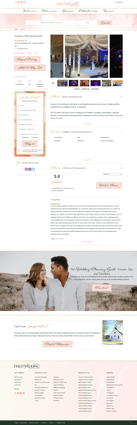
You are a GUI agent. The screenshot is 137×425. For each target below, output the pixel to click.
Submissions (17, 382)
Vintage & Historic (58, 398)
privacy (21, 150)
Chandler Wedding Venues (85, 377)
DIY (36, 385)
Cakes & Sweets (110, 377)
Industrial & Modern (40, 398)
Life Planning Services (112, 395)
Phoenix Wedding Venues (85, 395)
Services (86, 89)
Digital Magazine (57, 344)
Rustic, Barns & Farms (59, 393)
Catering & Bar (110, 379)
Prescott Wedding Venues (85, 398)
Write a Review (108, 185)
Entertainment (110, 382)
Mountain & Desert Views (60, 382)
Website (29, 53)
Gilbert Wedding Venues (84, 382)
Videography (109, 406)
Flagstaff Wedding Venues (85, 379)
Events (51, 422)
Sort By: (106, 174)
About (77, 89)
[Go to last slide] (53, 56)
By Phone (35, 137)
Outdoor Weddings (58, 385)
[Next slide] (120, 56)
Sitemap (43, 422)
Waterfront (56, 400)
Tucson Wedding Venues (85, 411)
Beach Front (38, 379)
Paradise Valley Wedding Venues (87, 390)
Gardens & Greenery (40, 390)
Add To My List (30, 68)
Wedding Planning (111, 411)
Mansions (56, 377)
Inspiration (67, 11)
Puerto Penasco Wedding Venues (87, 400)
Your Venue (29, 11)
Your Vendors (49, 11)
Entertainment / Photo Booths (114, 385)
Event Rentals (110, 387)
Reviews (95, 89)
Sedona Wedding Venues (85, 406)
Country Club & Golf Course (42, 382)
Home (16, 29)
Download (101, 288)
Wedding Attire (110, 408)
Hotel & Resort (38, 395)
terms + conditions (20, 422)
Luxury (36, 400)
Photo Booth (109, 398)
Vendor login (60, 422)
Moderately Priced (58, 379)
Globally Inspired (39, 393)
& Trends (108, 11)
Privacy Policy (34, 422)
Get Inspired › (102, 294)
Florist (108, 390)
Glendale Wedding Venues (85, 385)
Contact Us (17, 385)
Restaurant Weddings (59, 387)
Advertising (17, 379)
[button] (62, 83)
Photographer (110, 400)
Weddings (88, 11)
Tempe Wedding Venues (84, 408)
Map (36, 53)
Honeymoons (110, 393)
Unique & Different (58, 395)
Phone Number (19, 53)
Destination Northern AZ (41, 387)
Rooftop (55, 390)
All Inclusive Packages (41, 377)
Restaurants (109, 403)
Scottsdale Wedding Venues (85, 403)
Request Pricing (27, 59)
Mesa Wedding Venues (84, 387)
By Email (26, 137)
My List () (120, 2)
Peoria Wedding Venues (84, 393)
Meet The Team (18, 377)
